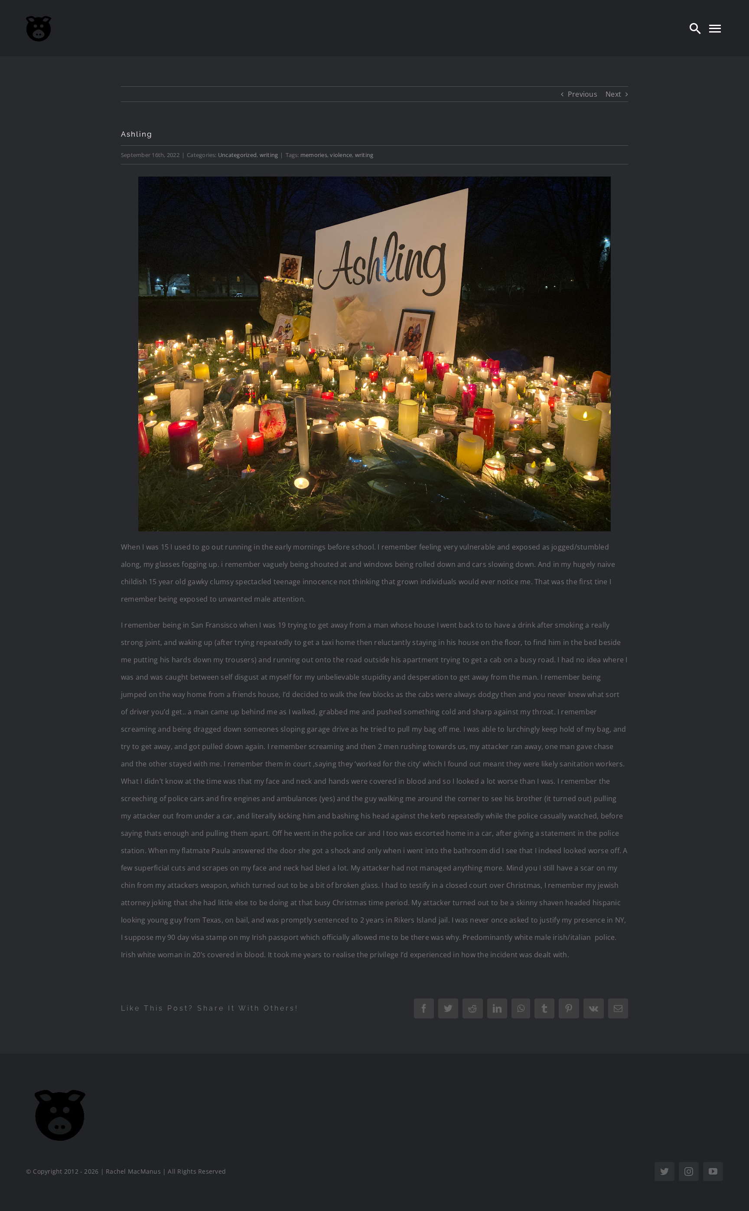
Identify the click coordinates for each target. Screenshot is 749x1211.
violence (341, 155)
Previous (582, 94)
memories (313, 155)
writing (269, 155)
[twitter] (664, 1171)
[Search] (695, 28)
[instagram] (689, 1171)
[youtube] (713, 1171)
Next (613, 94)
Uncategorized (237, 155)
